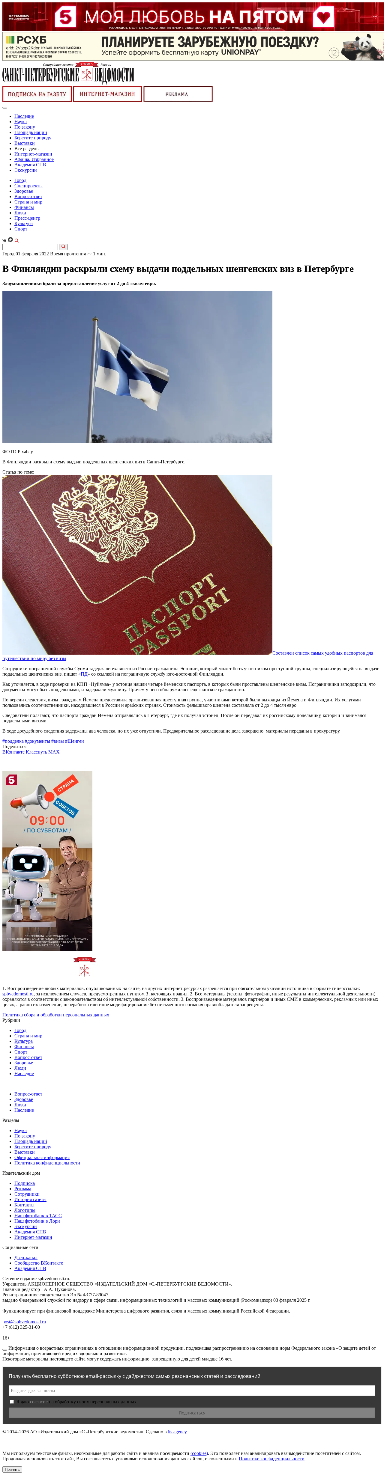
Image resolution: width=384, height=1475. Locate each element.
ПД (84, 674)
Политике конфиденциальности (271, 1458)
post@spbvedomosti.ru (24, 1321)
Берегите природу (32, 137)
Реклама (22, 1188)
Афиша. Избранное (34, 159)
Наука (20, 121)
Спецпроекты (28, 185)
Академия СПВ (30, 164)
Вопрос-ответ (28, 196)
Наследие (24, 116)
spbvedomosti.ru (18, 993)
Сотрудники (27, 1194)
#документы (37, 741)
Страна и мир (28, 201)
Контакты (24, 1204)
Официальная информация (42, 1157)
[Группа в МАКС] (11, 240)
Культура (23, 223)
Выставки (24, 143)
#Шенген (74, 741)
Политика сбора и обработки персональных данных (55, 1014)
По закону (24, 126)
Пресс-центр (27, 218)
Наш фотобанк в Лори (37, 1221)
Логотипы (24, 1210)
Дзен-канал (26, 1257)
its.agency (177, 1431)
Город (20, 180)
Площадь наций (30, 132)
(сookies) (199, 1453)
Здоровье (23, 191)
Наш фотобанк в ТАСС (38, 1215)
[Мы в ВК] (5, 240)
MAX (54, 751)
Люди (20, 212)
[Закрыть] (4, 1350)
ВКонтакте (14, 751)
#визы (57, 741)
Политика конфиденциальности (47, 1162)
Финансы (24, 207)
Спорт (20, 228)
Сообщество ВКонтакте (38, 1262)
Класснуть (37, 751)
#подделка (13, 741)
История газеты (30, 1199)
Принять (12, 1469)
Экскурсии (25, 170)
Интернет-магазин (33, 153)
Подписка (24, 1183)
